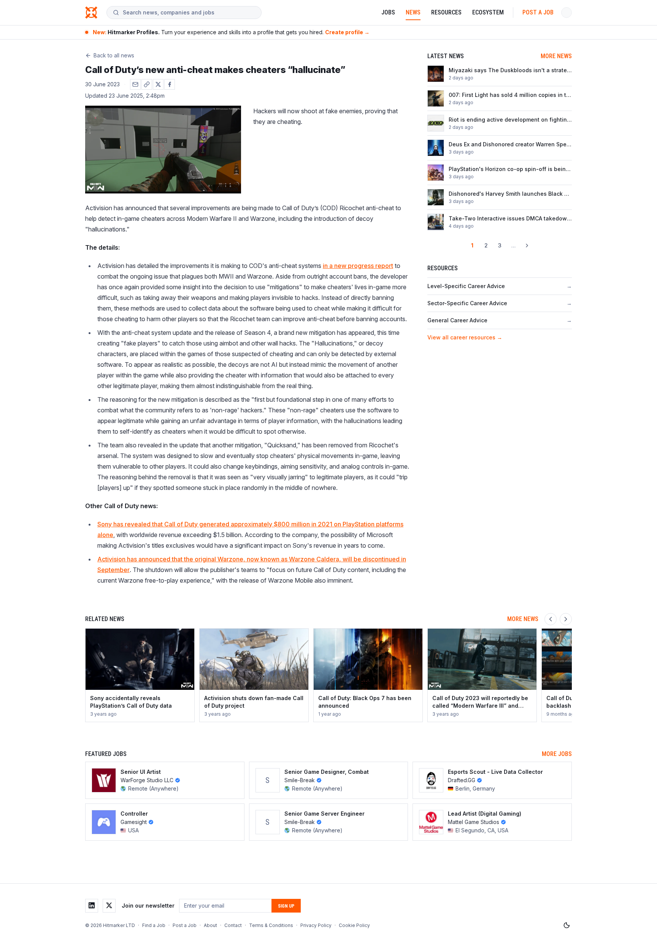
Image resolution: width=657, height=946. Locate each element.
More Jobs (557, 753)
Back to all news (114, 55)
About (210, 925)
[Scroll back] (550, 619)
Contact (233, 925)
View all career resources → (464, 337)
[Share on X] (158, 84)
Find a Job (153, 925)
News (413, 12)
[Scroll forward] (566, 619)
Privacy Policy (316, 925)
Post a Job (538, 12)
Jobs (388, 12)
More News (556, 56)
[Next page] (527, 245)
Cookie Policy (354, 925)
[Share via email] (135, 84)
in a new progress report (358, 265)
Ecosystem (488, 12)
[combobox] (189, 12)
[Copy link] (146, 84)
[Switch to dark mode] (566, 925)
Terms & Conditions (271, 925)
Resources (446, 12)
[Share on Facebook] (169, 84)
